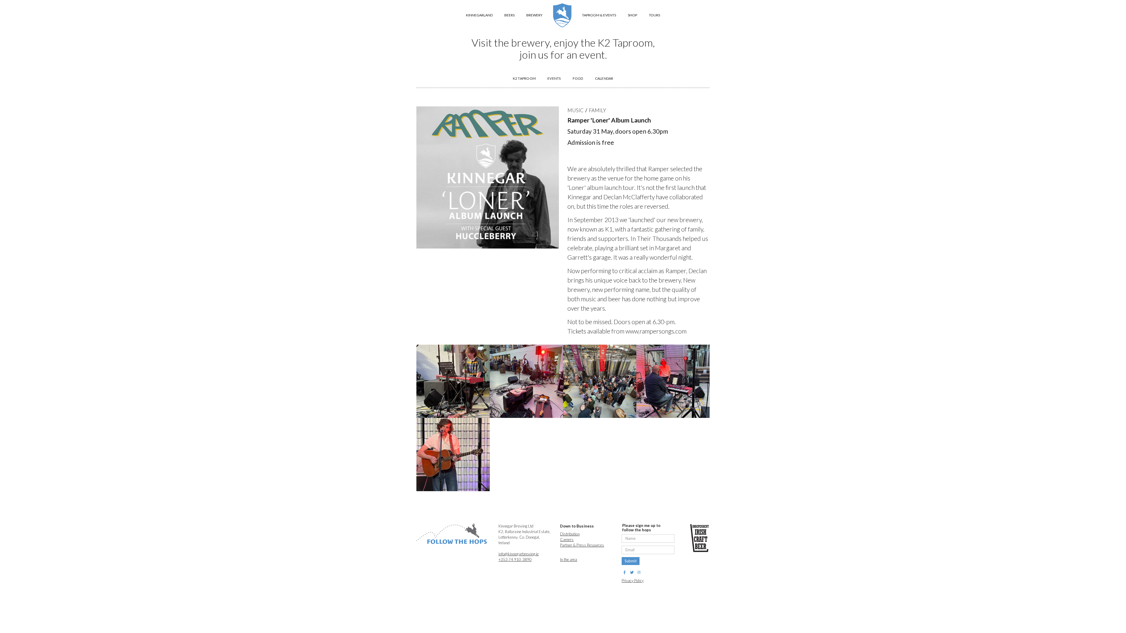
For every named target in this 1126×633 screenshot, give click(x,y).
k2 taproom (524, 78)
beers (509, 15)
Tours (654, 15)
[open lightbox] (453, 381)
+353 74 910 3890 (515, 559)
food (578, 78)
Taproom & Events (599, 15)
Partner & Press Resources (582, 545)
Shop (632, 15)
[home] (562, 15)
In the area (568, 559)
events (554, 78)
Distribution (570, 534)
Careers (567, 539)
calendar (604, 78)
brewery (534, 15)
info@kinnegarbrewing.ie (518, 554)
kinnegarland (479, 15)
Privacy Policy (633, 580)
